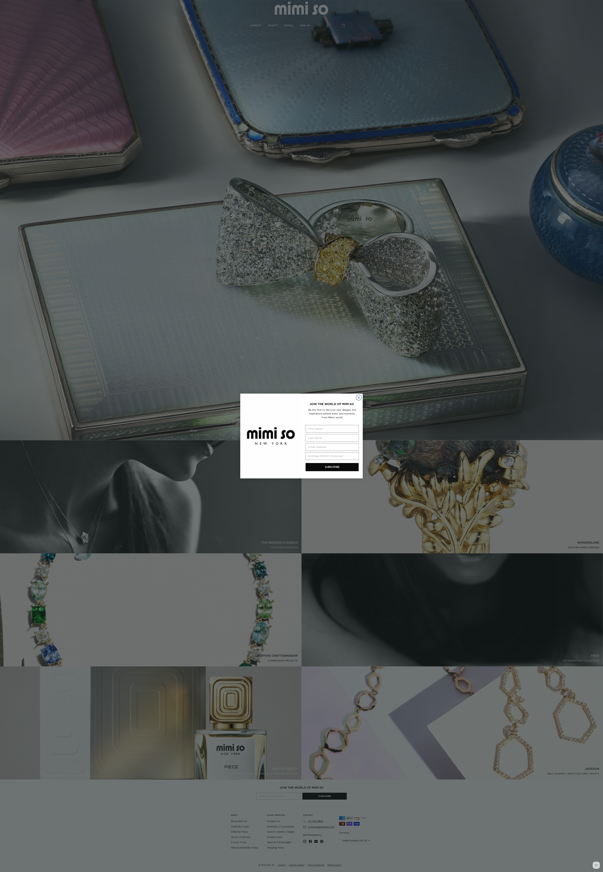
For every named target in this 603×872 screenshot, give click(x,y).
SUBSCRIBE (332, 467)
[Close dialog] (358, 397)
